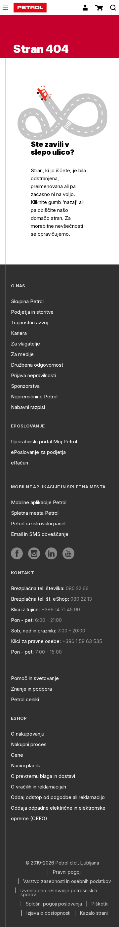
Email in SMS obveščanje (39, 534)
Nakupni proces (29, 744)
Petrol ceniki (25, 699)
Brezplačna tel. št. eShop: (40, 599)
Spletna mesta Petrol (35, 513)
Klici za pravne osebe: (36, 641)
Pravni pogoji (67, 872)
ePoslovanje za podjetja (38, 452)
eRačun (19, 463)
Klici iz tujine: (25, 609)
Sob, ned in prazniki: (33, 630)
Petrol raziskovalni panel (38, 523)
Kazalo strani (94, 913)
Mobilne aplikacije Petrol (38, 502)
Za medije (22, 354)
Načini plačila (25, 765)
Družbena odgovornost (37, 365)
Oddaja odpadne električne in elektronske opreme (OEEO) (58, 813)
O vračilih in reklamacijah (38, 787)
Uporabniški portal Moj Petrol (44, 441)
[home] (30, 8)
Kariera (19, 333)
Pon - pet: (22, 620)
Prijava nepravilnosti (33, 375)
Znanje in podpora (31, 689)
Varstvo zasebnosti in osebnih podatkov (67, 881)
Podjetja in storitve (32, 312)
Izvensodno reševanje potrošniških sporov (58, 893)
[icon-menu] (5, 8)
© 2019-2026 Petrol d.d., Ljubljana (62, 863)
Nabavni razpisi (28, 407)
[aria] (17, 553)
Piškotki (100, 904)
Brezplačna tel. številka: (37, 588)
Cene (17, 755)
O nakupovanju (27, 734)
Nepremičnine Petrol (34, 396)
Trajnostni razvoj (29, 322)
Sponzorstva (25, 386)
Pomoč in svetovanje (35, 678)
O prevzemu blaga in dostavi (43, 776)
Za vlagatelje (25, 344)
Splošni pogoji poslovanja (54, 904)
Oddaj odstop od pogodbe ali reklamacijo (58, 797)
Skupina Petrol (27, 301)
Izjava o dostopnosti (48, 913)
